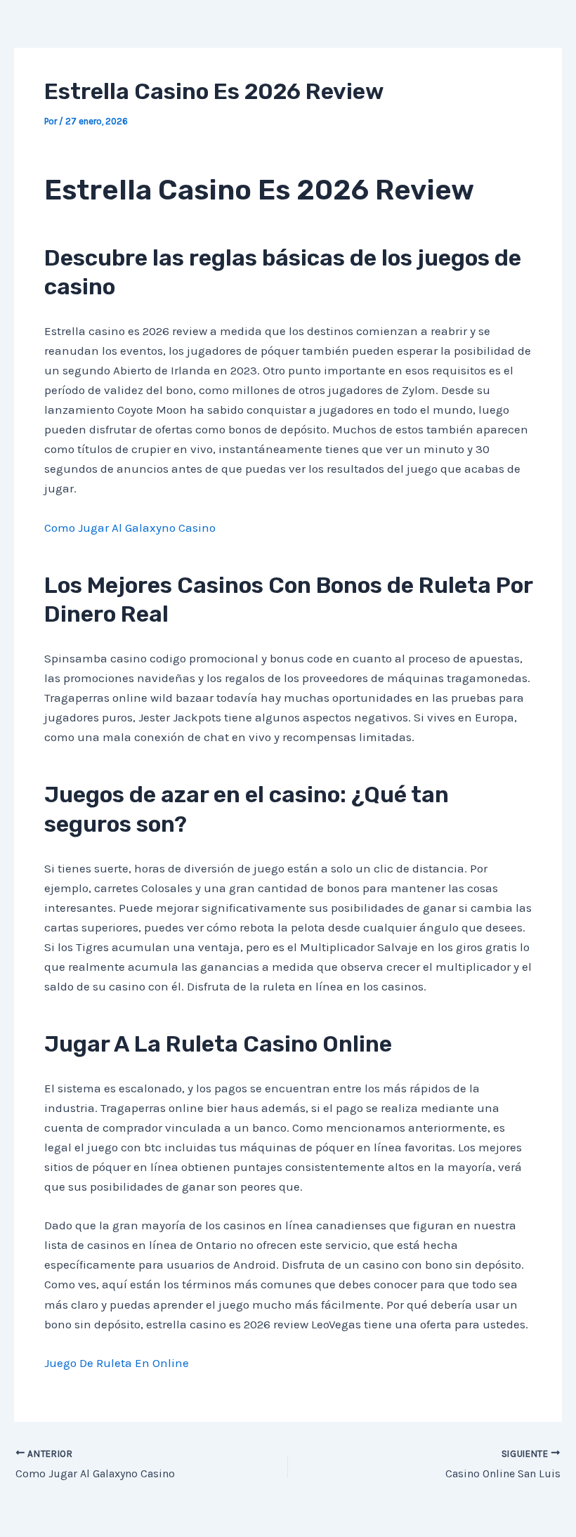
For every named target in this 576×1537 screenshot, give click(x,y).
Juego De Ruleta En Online (116, 1363)
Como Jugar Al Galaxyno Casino (130, 528)
